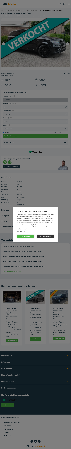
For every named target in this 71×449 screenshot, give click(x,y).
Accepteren (25, 236)
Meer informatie (21, 231)
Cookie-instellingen (45, 236)
